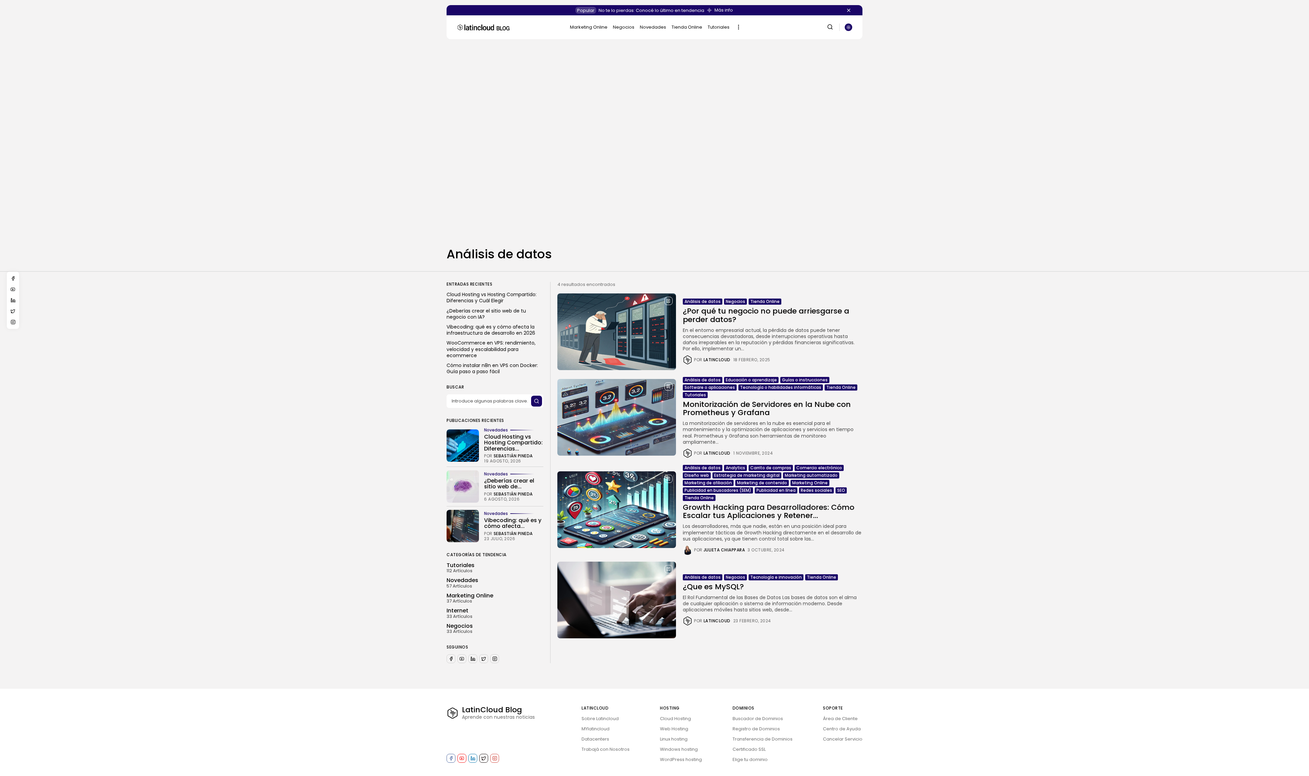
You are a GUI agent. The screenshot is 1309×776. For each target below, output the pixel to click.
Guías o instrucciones (805, 380)
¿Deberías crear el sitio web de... (509, 484)
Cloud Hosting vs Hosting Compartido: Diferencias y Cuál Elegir (492, 297)
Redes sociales (816, 490)
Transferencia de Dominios (763, 739)
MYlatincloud (596, 729)
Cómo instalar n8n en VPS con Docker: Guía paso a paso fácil (492, 368)
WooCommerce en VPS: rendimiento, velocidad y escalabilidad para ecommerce (491, 349)
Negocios (623, 27)
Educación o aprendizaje (751, 380)
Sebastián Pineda (513, 456)
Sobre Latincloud (600, 718)
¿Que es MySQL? (713, 586)
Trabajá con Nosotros (606, 749)
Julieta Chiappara (724, 550)
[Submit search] (536, 401)
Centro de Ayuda (842, 729)
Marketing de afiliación (708, 483)
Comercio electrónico (819, 468)
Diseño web (696, 475)
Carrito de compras (770, 468)
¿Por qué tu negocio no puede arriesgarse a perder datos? (766, 315)
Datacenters (595, 739)
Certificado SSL (749, 749)
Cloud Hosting (675, 718)
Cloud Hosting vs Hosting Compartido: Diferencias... (513, 443)
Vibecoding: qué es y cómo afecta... (512, 523)
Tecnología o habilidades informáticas (780, 387)
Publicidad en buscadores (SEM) (717, 490)
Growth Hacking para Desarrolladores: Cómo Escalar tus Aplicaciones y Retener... (768, 511)
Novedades (653, 27)
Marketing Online (588, 27)
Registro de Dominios (756, 729)
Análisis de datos (702, 301)
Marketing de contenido (762, 483)
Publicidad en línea (776, 490)
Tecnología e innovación (776, 577)
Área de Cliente (840, 718)
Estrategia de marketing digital (747, 475)
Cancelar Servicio (842, 739)
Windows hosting (679, 749)
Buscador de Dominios (758, 718)
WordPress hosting (681, 759)
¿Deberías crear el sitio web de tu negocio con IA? (486, 314)
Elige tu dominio (750, 759)
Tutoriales (718, 27)
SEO (841, 490)
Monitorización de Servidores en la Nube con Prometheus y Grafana (767, 408)
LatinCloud (717, 360)
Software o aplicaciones (709, 387)
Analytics (735, 468)
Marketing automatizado (811, 475)
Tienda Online (687, 27)
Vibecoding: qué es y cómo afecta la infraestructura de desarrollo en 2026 (491, 330)
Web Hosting (674, 729)
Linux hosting (674, 739)
